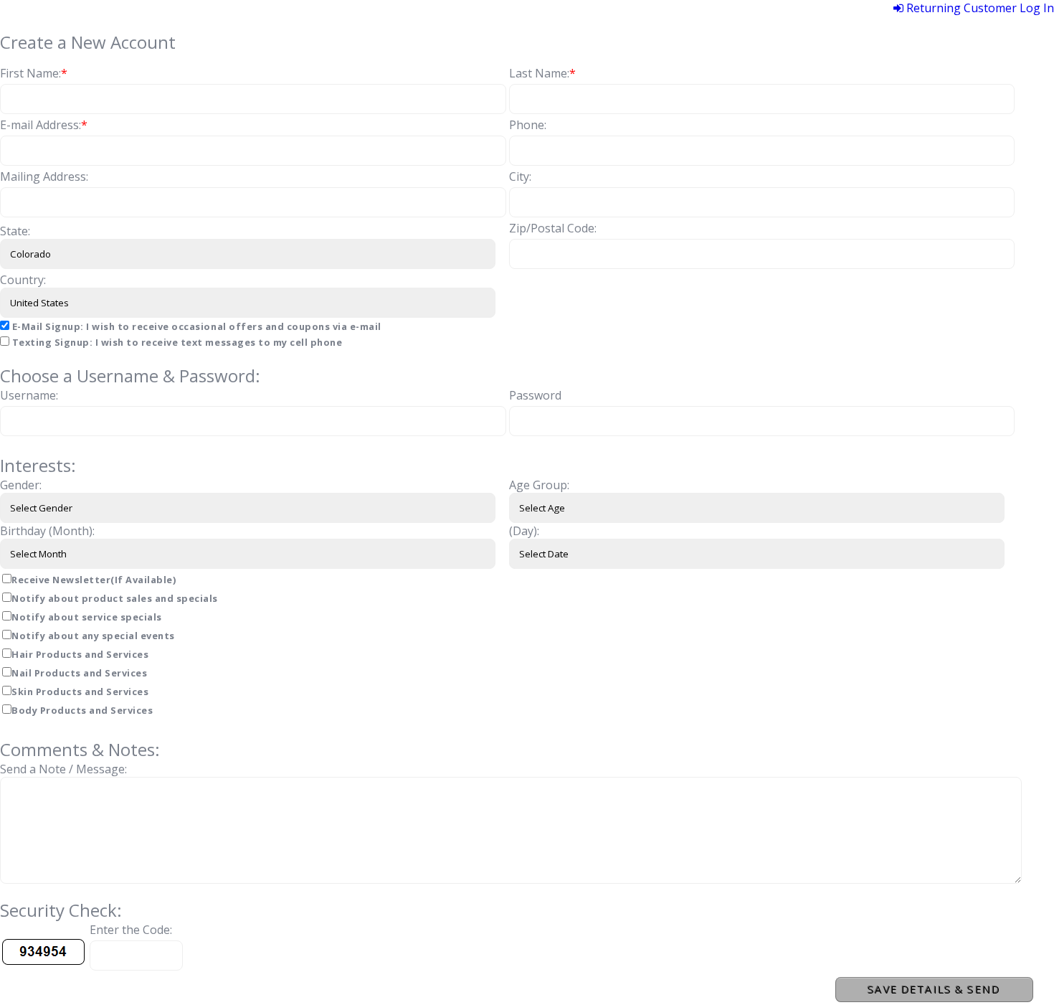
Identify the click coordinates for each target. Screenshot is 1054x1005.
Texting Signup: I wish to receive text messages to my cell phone (175, 342)
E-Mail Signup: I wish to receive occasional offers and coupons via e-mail (195, 326)
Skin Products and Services (79, 691)
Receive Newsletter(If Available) (93, 579)
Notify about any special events (93, 635)
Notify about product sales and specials (114, 598)
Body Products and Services (82, 710)
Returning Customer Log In (978, 8)
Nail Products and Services (79, 672)
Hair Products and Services (79, 654)
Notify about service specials (86, 616)
